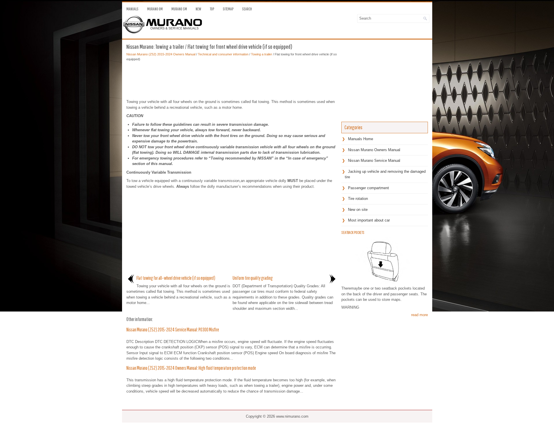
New (198, 9)
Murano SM (179, 9)
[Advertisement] (231, 78)
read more (419, 315)
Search (247, 9)
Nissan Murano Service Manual (374, 160)
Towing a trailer (261, 54)
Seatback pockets (352, 232)
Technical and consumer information (223, 54)
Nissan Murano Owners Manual (374, 150)
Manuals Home (360, 139)
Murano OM (155, 9)
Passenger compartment (368, 188)
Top (212, 9)
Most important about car (369, 220)
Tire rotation (358, 198)
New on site (358, 209)
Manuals (132, 9)
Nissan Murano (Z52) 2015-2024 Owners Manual (160, 54)
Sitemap (228, 9)
